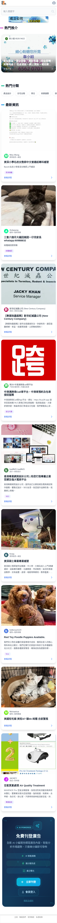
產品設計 (7, 93)
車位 (33, 93)
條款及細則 (28, 901)
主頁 (16, 917)
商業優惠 (45, 93)
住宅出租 (21, 93)
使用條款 (31, 917)
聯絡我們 (22, 917)
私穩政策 (39, 917)
